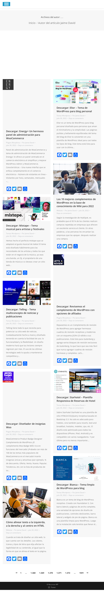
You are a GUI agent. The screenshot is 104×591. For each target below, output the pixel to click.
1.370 (50, 573)
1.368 (33, 573)
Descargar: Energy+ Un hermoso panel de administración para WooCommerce (25, 135)
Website (60, 210)
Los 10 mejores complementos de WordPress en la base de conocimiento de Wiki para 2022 (76, 202)
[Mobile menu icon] (6, 4)
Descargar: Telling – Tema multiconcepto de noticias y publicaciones (22, 313)
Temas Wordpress (63, 115)
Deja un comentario (25, 145)
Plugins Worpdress (13, 142)
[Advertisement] (52, 51)
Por (28, 142)
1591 (81, 573)
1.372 (67, 573)
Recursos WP (53, 584)
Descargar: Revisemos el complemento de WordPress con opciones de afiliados (76, 310)
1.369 (41, 573)
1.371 (59, 573)
